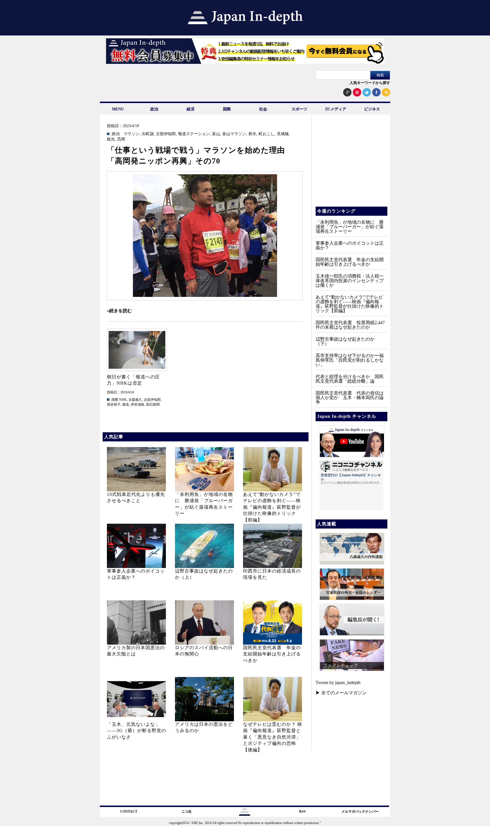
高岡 (121, 139)
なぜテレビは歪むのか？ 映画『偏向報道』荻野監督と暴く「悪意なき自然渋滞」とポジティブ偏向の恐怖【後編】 (272, 737)
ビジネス (372, 109)
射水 (252, 134)
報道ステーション (194, 134)
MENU (118, 109)
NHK (123, 399)
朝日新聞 (153, 404)
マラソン (132, 134)
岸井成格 (137, 404)
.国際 (114, 399)
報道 (125, 404)
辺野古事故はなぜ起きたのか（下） (345, 341)
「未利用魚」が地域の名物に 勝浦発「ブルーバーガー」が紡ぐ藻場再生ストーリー (350, 227)
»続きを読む (119, 310)
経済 (191, 109)
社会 (263, 109)
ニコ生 (186, 812)
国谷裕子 (114, 404)
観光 (111, 139)
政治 (154, 109)
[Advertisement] (351, 164)
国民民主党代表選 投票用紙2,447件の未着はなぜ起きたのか (350, 325)
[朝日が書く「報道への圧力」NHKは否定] (136, 350)
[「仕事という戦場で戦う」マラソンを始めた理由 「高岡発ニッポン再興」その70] (205, 235)
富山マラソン (234, 134)
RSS (302, 812)
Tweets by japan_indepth (338, 682)
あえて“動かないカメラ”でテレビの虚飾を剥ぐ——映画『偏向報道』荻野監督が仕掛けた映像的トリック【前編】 (272, 507)
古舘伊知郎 (166, 134)
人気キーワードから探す (370, 83)
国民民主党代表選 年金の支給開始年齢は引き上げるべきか (272, 654)
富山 (216, 134)
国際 (227, 109)
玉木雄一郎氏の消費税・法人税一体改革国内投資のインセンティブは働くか (350, 281)
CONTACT (128, 812)
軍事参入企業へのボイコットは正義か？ (350, 245)
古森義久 (135, 399)
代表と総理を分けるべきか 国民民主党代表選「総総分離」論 (350, 378)
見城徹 (283, 134)
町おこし (266, 134)
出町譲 (148, 134)
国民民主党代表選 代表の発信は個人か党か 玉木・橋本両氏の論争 (350, 397)
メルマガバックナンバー (360, 812)
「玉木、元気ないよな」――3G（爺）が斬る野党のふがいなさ (136, 730)
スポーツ (299, 109)
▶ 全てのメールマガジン (341, 692)
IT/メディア (335, 109)
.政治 (115, 134)
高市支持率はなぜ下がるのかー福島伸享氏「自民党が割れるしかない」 (350, 360)
